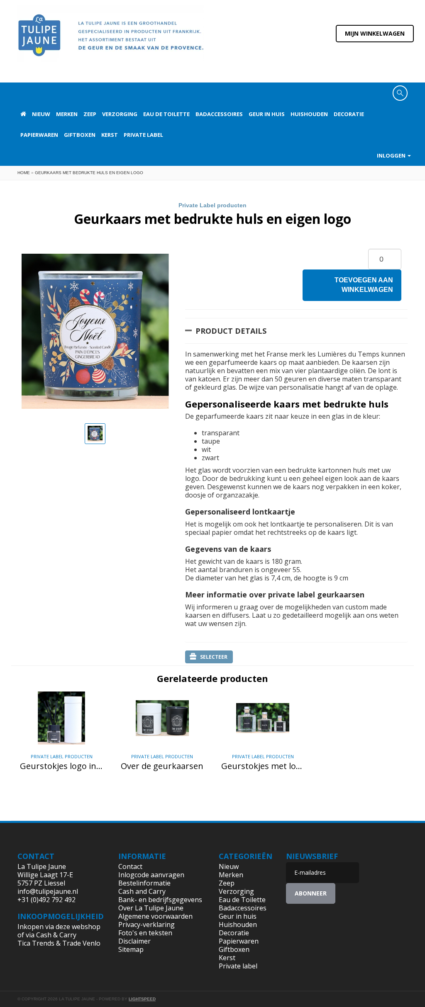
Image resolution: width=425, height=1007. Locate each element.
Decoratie (349, 114)
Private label (143, 134)
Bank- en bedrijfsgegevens (160, 899)
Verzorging (119, 114)
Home (23, 172)
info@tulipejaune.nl (47, 891)
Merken (67, 114)
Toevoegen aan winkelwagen (364, 285)
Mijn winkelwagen (375, 33)
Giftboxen (79, 134)
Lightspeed (142, 999)
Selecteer (213, 656)
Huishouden (309, 114)
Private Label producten (212, 205)
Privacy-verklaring (146, 924)
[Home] (110, 40)
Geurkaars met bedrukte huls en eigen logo (89, 172)
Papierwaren (39, 134)
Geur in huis (267, 114)
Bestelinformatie (144, 883)
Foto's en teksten (145, 932)
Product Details (230, 331)
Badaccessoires (219, 114)
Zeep (89, 114)
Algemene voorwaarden (155, 916)
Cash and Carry (142, 891)
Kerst (109, 134)
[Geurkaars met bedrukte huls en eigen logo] (95, 433)
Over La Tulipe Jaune (150, 907)
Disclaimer (134, 941)
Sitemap (131, 949)
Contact (130, 866)
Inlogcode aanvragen (151, 874)
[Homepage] (23, 114)
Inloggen (392, 155)
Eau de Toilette (166, 114)
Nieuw (41, 114)
